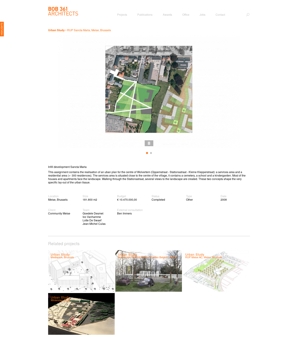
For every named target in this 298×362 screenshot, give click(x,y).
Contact (220, 15)
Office (185, 15)
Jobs (202, 15)
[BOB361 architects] (63, 11)
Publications (144, 15)
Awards (167, 15)
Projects (122, 15)
